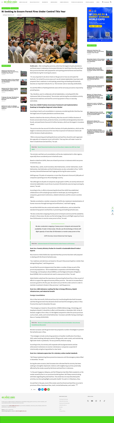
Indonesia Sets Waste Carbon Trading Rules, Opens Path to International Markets (10, 89)
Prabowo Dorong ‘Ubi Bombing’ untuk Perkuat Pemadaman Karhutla (10, 98)
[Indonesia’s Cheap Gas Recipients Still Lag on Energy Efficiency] (109, 123)
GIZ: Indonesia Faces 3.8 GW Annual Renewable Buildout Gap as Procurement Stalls (96, 113)
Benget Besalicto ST (9, 14)
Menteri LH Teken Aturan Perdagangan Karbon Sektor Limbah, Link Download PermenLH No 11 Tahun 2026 (95, 96)
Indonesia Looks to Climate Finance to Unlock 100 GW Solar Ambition (10, 107)
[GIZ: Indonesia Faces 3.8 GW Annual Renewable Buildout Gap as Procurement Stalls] (109, 115)
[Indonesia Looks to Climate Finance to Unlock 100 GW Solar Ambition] (24, 108)
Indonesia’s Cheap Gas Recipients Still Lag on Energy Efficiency (95, 122)
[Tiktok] (104, 401)
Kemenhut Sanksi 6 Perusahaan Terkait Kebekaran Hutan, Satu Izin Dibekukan (10, 80)
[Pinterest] (45, 389)
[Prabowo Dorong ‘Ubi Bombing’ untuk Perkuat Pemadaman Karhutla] (24, 100)
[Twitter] (42, 389)
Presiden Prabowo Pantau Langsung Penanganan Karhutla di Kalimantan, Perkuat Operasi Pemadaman (96, 131)
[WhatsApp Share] (112, 207)
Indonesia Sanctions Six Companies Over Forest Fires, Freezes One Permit (10, 72)
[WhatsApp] (48, 389)
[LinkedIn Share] (112, 210)
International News (14, 8)
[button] (110, 2)
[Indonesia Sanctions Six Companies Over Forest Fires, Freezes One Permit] (24, 73)
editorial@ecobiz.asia (14, 405)
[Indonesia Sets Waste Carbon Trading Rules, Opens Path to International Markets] (24, 91)
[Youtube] (92, 401)
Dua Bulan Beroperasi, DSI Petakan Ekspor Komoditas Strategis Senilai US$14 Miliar (95, 69)
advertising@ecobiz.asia (21, 411)
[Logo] (25, 397)
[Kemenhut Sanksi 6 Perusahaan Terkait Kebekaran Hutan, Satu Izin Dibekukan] (24, 82)
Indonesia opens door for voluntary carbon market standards (57, 353)
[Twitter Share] (112, 213)
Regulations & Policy (5, 8)
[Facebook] (39, 389)
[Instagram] (96, 401)
